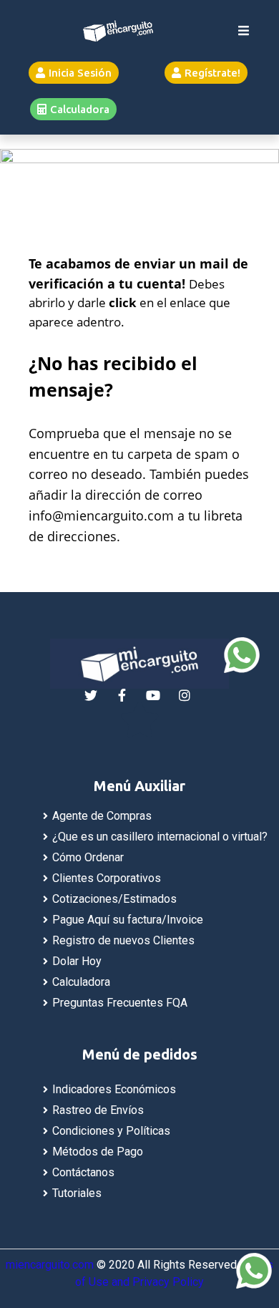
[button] (74, 73)
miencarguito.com (50, 1264)
